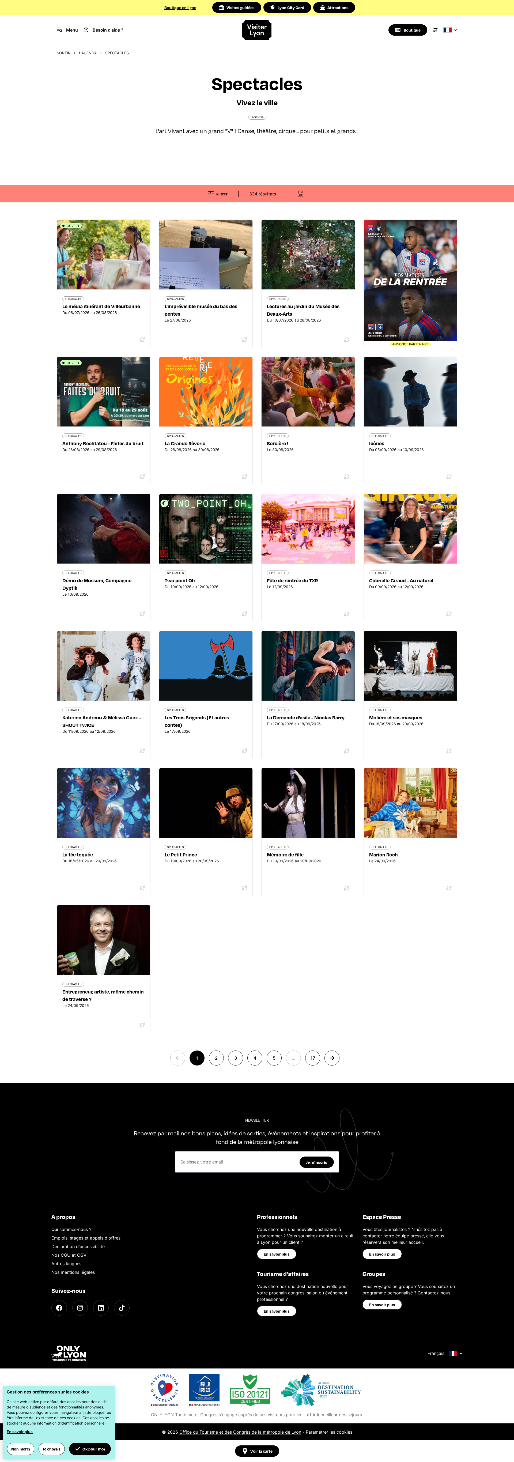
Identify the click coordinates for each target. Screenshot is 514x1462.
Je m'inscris (316, 1162)
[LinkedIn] (101, 1308)
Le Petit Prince (181, 854)
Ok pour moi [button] (93, 1449)
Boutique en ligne (180, 7)
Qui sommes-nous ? (71, 1229)
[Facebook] (59, 1308)
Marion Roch (383, 854)
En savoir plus (277, 1254)
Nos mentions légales (73, 1272)
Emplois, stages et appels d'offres (85, 1238)
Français (436, 1353)
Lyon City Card (291, 7)
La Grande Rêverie (185, 443)
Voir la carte (261, 1451)
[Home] (257, 30)
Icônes (376, 443)
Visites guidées (240, 7)
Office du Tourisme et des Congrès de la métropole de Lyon (240, 1432)
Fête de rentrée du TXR (292, 580)
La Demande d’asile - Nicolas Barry (306, 717)
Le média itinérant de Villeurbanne (101, 306)
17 (313, 1058)
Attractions (338, 7)
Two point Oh (180, 580)
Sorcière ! (277, 443)
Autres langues (66, 1263)
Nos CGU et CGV (68, 1255)
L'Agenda (88, 53)
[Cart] (435, 30)
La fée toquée (77, 854)
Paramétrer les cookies (329, 1432)
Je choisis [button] (52, 1449)
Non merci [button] (20, 1449)
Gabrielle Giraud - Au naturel (401, 580)
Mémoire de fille (285, 854)
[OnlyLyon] (68, 1353)
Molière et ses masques (395, 717)
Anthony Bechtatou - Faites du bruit (102, 443)
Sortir (63, 53)
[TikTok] (122, 1308)
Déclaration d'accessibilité (78, 1246)
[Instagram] (80, 1308)
